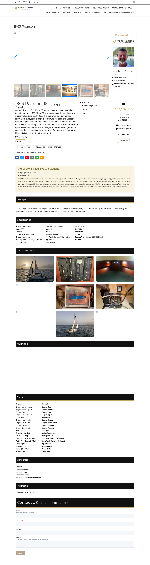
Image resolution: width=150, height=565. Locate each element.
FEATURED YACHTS (101, 8)
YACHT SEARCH (52, 12)
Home (58, 8)
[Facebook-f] (134, 2)
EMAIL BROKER (124, 125)
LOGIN (87, 12)
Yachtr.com (31, 492)
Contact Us (123, 141)
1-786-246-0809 (120, 80)
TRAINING (67, 12)
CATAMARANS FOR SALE (122, 8)
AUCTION (67, 8)
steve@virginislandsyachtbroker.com (124, 85)
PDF (20, 142)
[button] (107, 57)
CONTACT (77, 12)
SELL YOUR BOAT (82, 8)
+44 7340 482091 (120, 77)
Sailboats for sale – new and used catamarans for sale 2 (113, 12)
